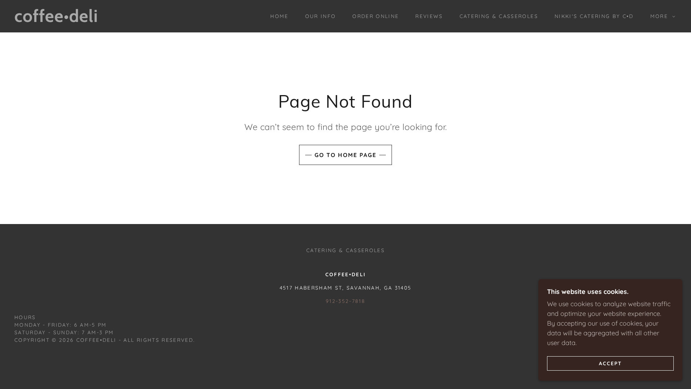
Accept (610, 363)
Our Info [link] (320, 16)
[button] (661, 16)
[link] (108, 19)
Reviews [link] (429, 16)
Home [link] (279, 16)
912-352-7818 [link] (345, 301)
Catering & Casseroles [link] (499, 16)
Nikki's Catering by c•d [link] (594, 16)
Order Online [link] (375, 16)
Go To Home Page (345, 154)
